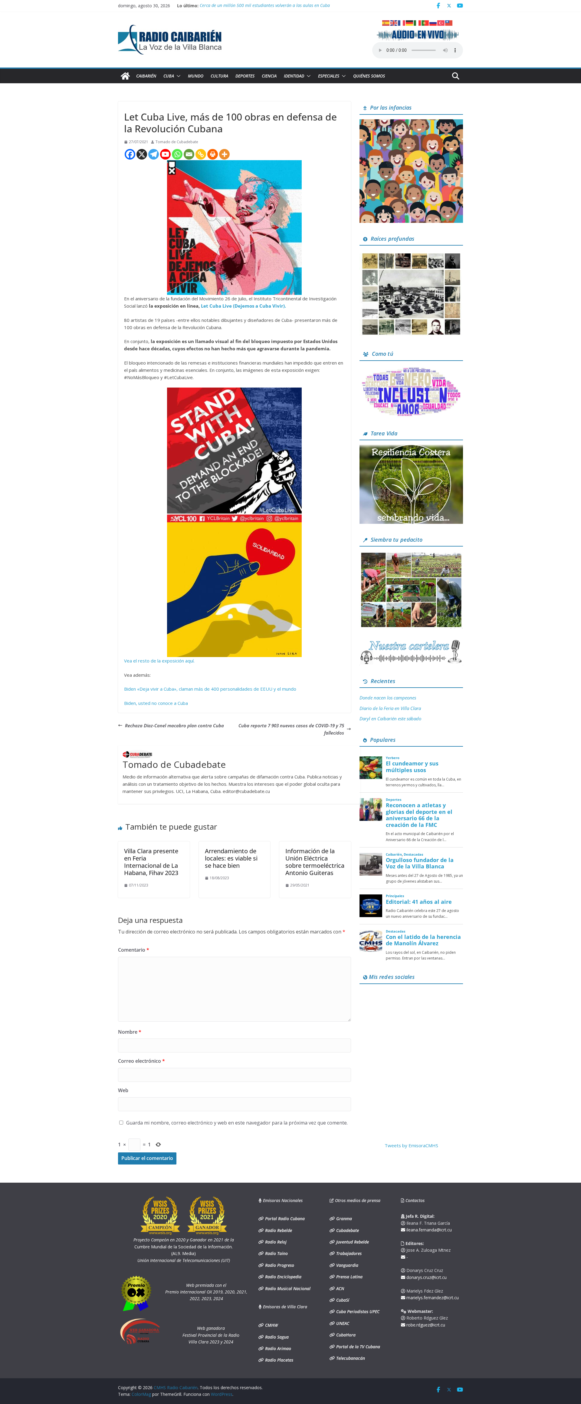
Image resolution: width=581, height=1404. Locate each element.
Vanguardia (346, 1265)
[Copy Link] (200, 154)
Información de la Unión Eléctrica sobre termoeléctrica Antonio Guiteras (314, 862)
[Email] (189, 154)
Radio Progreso (279, 1265)
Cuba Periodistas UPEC (357, 1311)
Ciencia (269, 76)
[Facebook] (130, 154)
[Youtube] (165, 154)
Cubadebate (347, 1230)
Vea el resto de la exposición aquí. (159, 661)
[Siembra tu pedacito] (411, 555)
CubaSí (342, 1300)
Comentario (133, 949)
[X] (141, 154)
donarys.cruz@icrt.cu (426, 1277)
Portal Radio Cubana (284, 1218)
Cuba (168, 76)
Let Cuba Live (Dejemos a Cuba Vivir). (243, 306)
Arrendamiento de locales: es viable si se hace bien (231, 858)
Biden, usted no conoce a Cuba (156, 703)
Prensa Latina (349, 1277)
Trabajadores (348, 1253)
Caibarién (146, 76)
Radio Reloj (275, 1242)
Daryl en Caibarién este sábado (390, 718)
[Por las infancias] (411, 123)
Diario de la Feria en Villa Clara (390, 708)
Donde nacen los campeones (387, 698)
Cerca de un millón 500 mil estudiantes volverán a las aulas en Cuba (265, 5)
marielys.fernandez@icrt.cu (432, 1297)
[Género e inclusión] (411, 369)
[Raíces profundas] (411, 254)
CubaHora (345, 1335)
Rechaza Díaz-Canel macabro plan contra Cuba (174, 725)
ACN (339, 1288)
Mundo (195, 76)
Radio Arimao (277, 1348)
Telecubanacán (350, 1358)
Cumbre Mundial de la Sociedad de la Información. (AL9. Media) (183, 1246)
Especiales (328, 76)
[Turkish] (441, 22)
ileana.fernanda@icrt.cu (428, 1230)
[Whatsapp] (177, 154)
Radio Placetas (278, 1360)
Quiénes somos (369, 76)
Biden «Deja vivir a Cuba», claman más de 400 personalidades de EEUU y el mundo (210, 689)
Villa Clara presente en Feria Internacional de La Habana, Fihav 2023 (151, 862)
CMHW (271, 1325)
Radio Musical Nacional (287, 1288)
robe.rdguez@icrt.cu (425, 1325)
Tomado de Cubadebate (177, 141)
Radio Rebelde (278, 1230)
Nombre (129, 1032)
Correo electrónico (141, 1061)
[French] (402, 22)
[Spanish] (386, 22)
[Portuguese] (425, 22)
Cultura (219, 76)
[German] (410, 22)
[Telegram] (153, 154)
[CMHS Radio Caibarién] (125, 76)
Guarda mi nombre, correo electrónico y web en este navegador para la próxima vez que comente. (237, 1122)
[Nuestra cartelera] (411, 642)
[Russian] (433, 22)
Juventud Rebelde (352, 1242)
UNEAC (342, 1323)
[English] (394, 22)
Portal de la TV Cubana (357, 1346)
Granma (343, 1218)
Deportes (244, 76)
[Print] (212, 154)
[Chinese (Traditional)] (449, 22)
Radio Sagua (276, 1337)
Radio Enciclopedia (282, 1277)
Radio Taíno (276, 1253)
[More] (224, 154)
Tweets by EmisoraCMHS (411, 1145)
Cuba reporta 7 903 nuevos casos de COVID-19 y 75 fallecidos (291, 729)
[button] (177, 76)
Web (123, 1090)
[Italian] (418, 22)
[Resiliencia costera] (411, 448)
